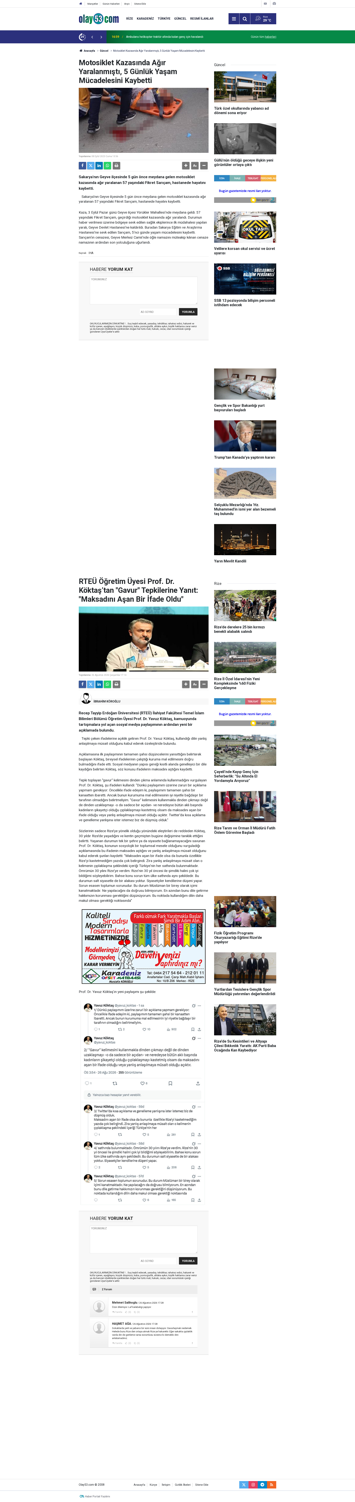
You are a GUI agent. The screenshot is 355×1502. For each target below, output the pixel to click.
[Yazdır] (116, 165)
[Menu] (234, 18)
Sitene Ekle (140, 3)
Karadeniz (145, 18)
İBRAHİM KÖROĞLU (107, 701)
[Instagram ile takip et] (253, 1484)
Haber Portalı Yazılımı (97, 1496)
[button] (186, 165)
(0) (129, 1312)
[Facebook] (82, 165)
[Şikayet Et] (192, 1312)
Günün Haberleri (111, 3)
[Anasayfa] (81, 3)
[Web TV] (265, 3)
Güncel (180, 18)
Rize (129, 18)
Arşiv (127, 3)
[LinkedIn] (99, 165)
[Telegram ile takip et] (262, 1484)
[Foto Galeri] (274, 3)
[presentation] (92, 37)
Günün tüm (263, 37)
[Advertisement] (61, 98)
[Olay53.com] (99, 18)
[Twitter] (90, 165)
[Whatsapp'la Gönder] (107, 165)
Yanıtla (118, 1312)
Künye (153, 1484)
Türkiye (164, 18)
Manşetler (92, 3)
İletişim (166, 1484)
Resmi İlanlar (202, 18)
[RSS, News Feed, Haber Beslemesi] (271, 1484)
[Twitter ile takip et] (243, 1484)
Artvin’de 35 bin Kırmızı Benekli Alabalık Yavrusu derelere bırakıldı (168, 37)
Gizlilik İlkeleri (183, 1484)
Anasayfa (89, 50)
